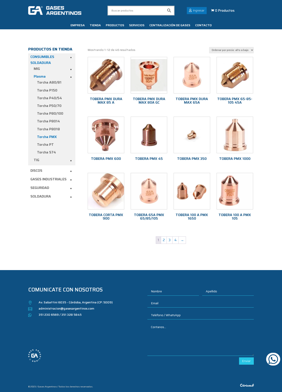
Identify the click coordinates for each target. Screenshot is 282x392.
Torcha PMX (47, 137)
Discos (36, 170)
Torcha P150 (47, 90)
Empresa (77, 26)
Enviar (246, 360)
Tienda (95, 26)
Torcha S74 (46, 152)
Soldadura (40, 196)
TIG (36, 160)
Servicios (137, 26)
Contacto (203, 26)
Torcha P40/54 (49, 98)
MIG (37, 68)
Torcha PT (45, 144)
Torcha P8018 (48, 129)
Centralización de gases (169, 26)
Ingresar (198, 10)
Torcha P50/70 (49, 105)
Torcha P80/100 (50, 113)
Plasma (40, 76)
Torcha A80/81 (49, 82)
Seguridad (39, 187)
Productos (115, 26)
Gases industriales (48, 179)
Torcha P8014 (48, 121)
